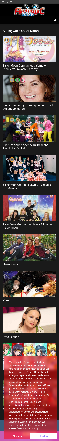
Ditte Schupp (11, 336)
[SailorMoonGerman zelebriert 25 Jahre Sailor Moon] (29, 208)
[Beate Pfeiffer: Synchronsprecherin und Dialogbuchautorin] (29, 88)
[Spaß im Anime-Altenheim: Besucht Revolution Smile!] (29, 128)
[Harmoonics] (29, 247)
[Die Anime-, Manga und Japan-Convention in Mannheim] (29, 10)
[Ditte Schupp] (29, 320)
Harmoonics (10, 264)
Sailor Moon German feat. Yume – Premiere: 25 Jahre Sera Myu (24, 67)
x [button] (54, 358)
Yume (6, 300)
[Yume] (29, 284)
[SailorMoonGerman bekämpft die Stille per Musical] (29, 168)
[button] (4, 20)
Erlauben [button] (44, 436)
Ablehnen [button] (17, 436)
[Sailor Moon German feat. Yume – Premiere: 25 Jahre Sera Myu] (29, 49)
